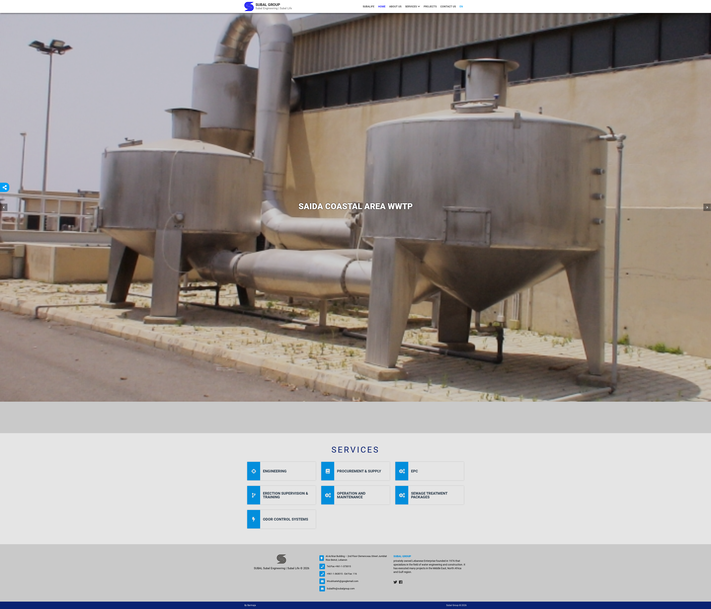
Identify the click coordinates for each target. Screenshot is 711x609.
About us (395, 6)
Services (411, 6)
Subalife (368, 6)
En (461, 6)
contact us (448, 6)
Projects (430, 6)
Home (381, 6)
